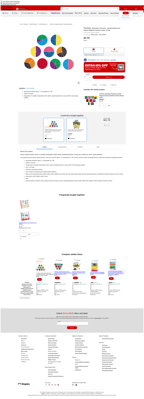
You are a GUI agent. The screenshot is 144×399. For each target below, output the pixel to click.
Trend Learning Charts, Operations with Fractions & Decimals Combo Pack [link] (76, 130)
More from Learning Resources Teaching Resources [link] (61, 24)
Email (59, 321)
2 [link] (104, 99)
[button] (118, 9)
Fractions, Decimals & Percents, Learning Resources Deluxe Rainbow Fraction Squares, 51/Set (111, 95)
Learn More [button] (113, 60)
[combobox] (90, 9)
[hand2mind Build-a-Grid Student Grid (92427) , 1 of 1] (29, 210)
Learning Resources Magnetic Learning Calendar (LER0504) (97, 273)
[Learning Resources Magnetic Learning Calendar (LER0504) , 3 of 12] (99, 267)
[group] (29, 219)
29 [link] (80, 282)
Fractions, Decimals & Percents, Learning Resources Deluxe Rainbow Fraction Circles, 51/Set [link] (53, 131)
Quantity (88, 74)
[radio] (94, 50)
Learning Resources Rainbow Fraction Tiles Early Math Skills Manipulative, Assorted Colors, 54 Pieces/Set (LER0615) (116, 272)
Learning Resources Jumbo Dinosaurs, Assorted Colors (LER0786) (78, 273)
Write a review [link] (94, 34)
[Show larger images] (78, 83)
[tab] (44, 147)
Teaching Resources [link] (43, 24)
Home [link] (21, 24)
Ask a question (102, 34)
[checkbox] (53, 138)
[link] (24, 1)
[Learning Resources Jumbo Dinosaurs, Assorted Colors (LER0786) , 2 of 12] (81, 266)
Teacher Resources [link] (33, 24)
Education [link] (26, 24)
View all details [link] (30, 88)
